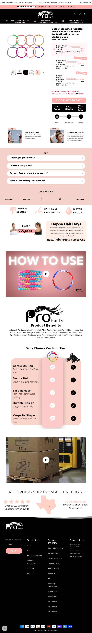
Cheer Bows (53, 591)
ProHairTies (80, 556)
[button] (75, 13)
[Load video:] (46, 274)
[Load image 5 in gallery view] (38, 72)
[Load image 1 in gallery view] (13, 72)
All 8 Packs (52, 612)
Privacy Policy (53, 553)
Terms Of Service (55, 558)
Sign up (14, 551)
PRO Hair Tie (45, 630)
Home (29, 545)
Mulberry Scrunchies (31, 562)
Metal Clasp (53, 596)
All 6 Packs (52, 607)
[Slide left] (8, 72)
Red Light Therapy (34, 555)
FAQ (28, 573)
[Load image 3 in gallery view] (25, 72)
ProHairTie (77, 553)
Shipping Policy (54, 563)
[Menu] (6, 13)
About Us (30, 568)
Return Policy (53, 568)
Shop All (30, 550)
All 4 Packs (52, 602)
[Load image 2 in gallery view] (19, 72)
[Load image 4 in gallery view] (31, 72)
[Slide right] (43, 72)
